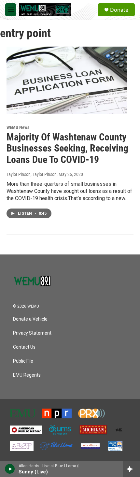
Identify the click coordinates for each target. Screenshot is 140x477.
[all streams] (131, 469)
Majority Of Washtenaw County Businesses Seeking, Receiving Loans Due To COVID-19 (67, 148)
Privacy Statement (32, 333)
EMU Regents (27, 375)
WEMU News (18, 127)
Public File (23, 361)
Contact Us (24, 347)
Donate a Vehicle (30, 319)
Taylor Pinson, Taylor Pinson (32, 174)
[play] (10, 469)
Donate (119, 10)
